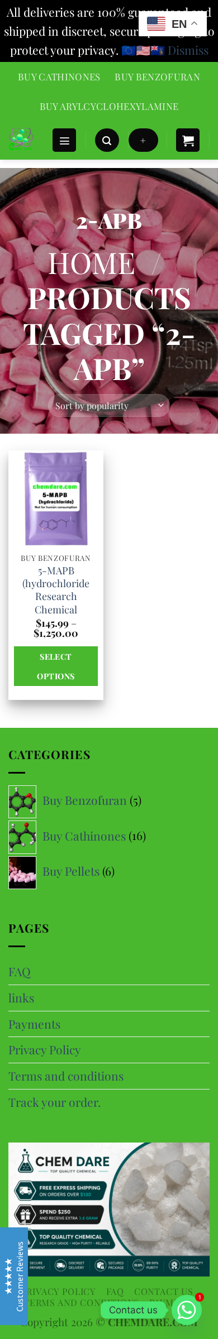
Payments (34, 1023)
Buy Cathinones (59, 76)
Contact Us (163, 1291)
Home (91, 261)
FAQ (19, 971)
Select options (55, 666)
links (21, 997)
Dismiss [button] (188, 49)
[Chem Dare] (25, 140)
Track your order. (54, 1102)
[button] (64, 140)
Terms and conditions (66, 1075)
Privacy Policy (44, 1049)
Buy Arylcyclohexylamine (109, 106)
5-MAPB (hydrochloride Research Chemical (55, 590)
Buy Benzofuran (157, 76)
